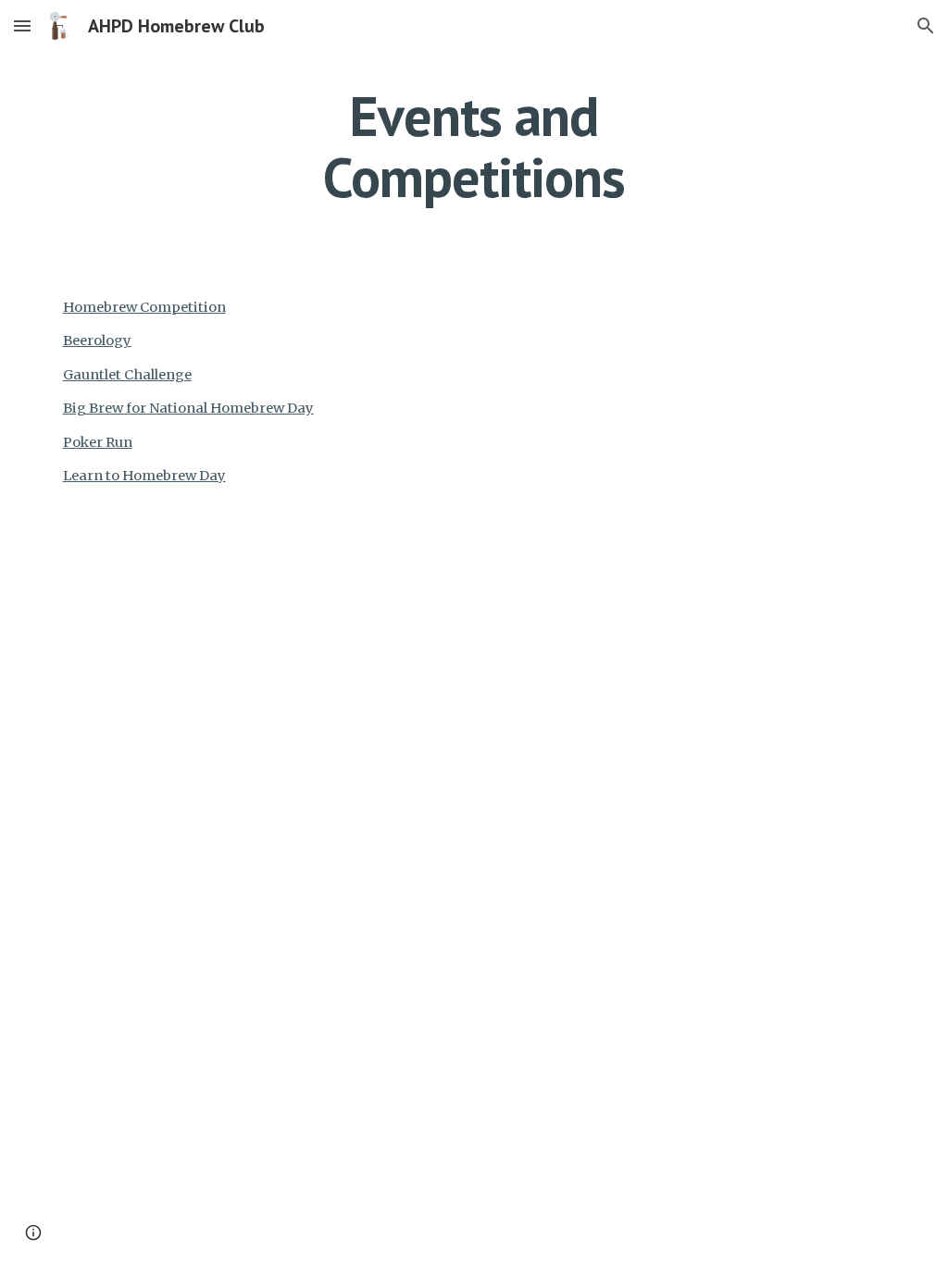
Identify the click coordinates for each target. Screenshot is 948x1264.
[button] (22, 25)
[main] (473, 146)
